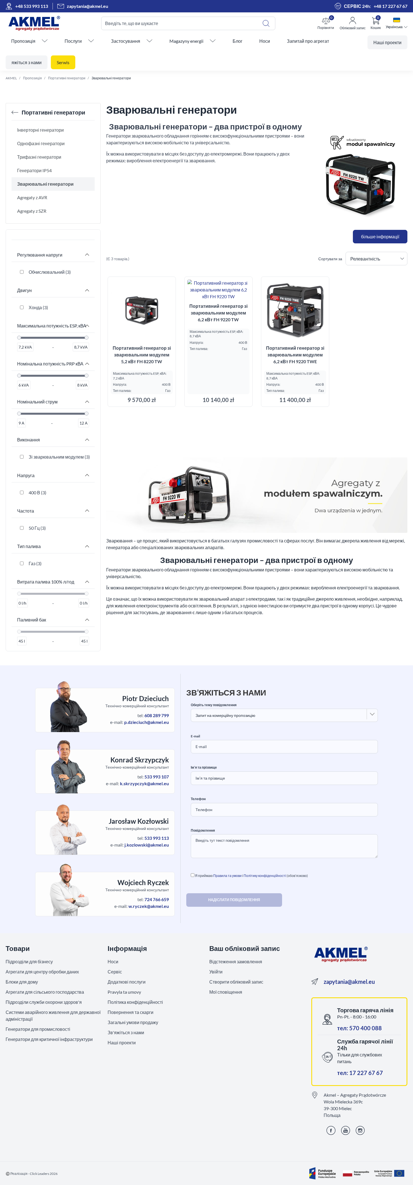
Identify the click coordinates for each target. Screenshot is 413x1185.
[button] (325, 23)
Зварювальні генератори (45, 184)
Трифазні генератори (39, 157)
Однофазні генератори (41, 143)
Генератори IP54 (34, 170)
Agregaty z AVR (32, 197)
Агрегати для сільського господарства (45, 992)
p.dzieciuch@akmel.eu (146, 722)
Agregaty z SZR (31, 211)
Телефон (198, 799)
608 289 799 (156, 715)
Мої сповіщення (225, 992)
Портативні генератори (66, 78)
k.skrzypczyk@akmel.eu (144, 783)
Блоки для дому (22, 981)
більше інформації (380, 236)
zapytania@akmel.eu (349, 981)
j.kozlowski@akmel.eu (146, 844)
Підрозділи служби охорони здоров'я (44, 1002)
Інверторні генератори (40, 130)
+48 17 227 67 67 (390, 6)
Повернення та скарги (130, 1012)
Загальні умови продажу (133, 1022)
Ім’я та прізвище (204, 767)
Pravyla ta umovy (124, 992)
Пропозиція (32, 78)
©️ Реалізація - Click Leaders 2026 (32, 1173)
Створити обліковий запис (236, 981)
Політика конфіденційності (135, 1002)
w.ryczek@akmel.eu (148, 906)
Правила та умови (227, 876)
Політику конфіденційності (265, 876)
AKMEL (11, 78)
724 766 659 (156, 899)
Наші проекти (122, 1042)
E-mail (195, 736)
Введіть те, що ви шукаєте (131, 23)
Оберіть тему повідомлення (214, 705)
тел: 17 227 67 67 (360, 1072)
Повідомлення (203, 830)
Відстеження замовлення (235, 961)
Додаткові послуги (127, 981)
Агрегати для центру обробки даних (42, 971)
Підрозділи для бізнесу (29, 961)
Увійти (216, 971)
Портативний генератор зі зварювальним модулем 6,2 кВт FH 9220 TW (218, 312)
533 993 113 (156, 838)
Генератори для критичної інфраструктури (49, 1039)
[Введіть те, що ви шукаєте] (266, 23)
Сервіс (115, 971)
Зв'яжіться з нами (126, 1032)
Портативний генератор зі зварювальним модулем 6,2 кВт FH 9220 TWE (295, 354)
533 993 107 (156, 776)
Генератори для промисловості (38, 1029)
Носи (113, 961)
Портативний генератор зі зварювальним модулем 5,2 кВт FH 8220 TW (142, 354)
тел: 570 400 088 (359, 1028)
